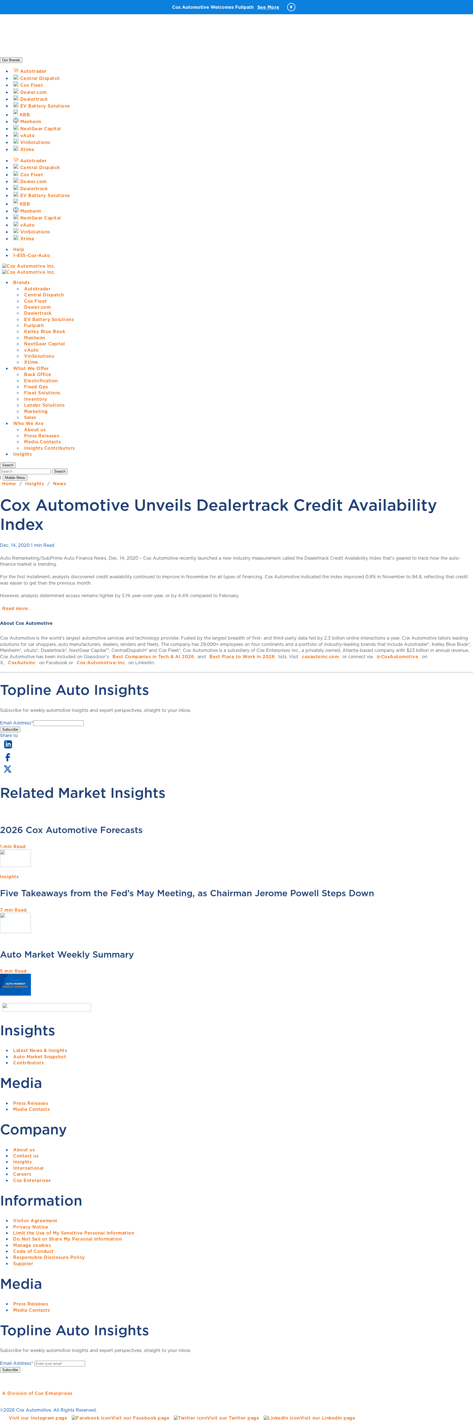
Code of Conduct (33, 1251)
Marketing (36, 411)
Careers (22, 1174)
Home (9, 484)
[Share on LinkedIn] (8, 749)
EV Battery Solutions (49, 319)
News (59, 484)
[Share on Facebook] (7, 761)
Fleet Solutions (42, 393)
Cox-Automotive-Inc (101, 663)
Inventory (35, 399)
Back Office (37, 374)
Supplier (23, 1264)
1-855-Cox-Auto (31, 255)
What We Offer (31, 368)
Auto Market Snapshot (39, 1057)
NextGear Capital (44, 344)
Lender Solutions (44, 405)
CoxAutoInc (22, 663)
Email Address (16, 723)
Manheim (34, 338)
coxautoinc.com (320, 657)
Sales (30, 417)
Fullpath (34, 325)
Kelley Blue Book (44, 331)
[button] (8, 465)
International (28, 1168)
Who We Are (28, 423)
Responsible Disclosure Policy (49, 1257)
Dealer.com (37, 307)
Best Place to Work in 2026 (242, 657)
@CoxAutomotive (397, 657)
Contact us (26, 1156)
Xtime (31, 362)
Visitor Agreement (35, 1221)
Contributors (28, 1063)
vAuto (31, 350)
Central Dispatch (44, 295)
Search (59, 471)
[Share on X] (7, 772)
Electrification (41, 381)
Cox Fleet (35, 301)
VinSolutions (39, 356)
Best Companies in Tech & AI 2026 (153, 657)
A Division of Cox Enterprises (37, 1393)
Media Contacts (42, 442)
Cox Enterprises (32, 1180)
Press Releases (41, 436)
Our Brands (11, 60)
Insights (22, 454)
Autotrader (37, 289)
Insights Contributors (49, 448)
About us (35, 430)
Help (18, 249)
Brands (21, 282)
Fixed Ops (36, 387)
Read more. (15, 608)
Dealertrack (38, 313)
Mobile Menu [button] (15, 478)
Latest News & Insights (40, 1050)
